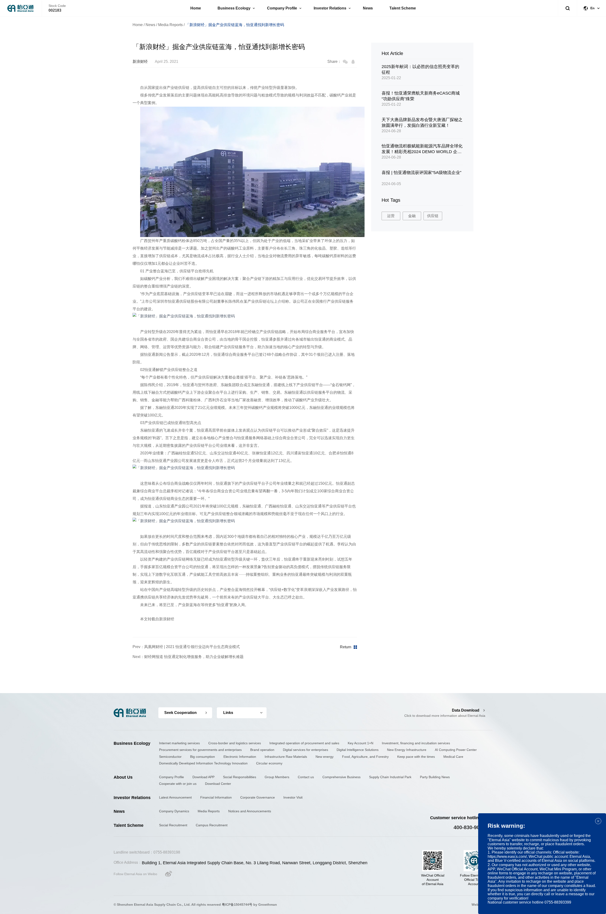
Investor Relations (330, 8)
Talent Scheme (402, 8)
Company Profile (282, 8)
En (592, 8)
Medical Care (453, 757)
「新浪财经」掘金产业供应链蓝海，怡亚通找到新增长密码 (235, 25)
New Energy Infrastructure (406, 750)
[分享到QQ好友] (353, 62)
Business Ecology (234, 8)
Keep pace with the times (416, 757)
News (368, 8)
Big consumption (202, 757)
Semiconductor (170, 757)
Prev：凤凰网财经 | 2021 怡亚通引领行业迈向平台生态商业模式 (186, 647)
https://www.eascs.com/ (507, 857)
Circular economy (269, 763)
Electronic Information (239, 757)
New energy (325, 757)
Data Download (465, 710)
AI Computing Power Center (456, 750)
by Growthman (265, 904)
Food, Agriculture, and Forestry (365, 757)
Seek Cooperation (180, 713)
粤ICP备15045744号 (237, 904)
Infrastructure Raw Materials (286, 757)
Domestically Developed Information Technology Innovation (203, 763)
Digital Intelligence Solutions (358, 750)
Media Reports (170, 25)
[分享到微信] (345, 62)
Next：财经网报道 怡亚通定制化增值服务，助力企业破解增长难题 (188, 657)
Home (195, 8)
